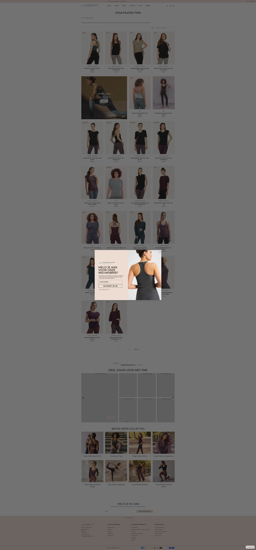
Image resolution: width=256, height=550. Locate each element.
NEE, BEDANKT (104, 289)
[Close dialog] (159, 252)
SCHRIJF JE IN (110, 286)
